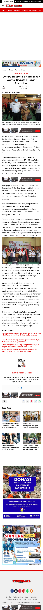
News (16, 73)
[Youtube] (23, 591)
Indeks (8, 597)
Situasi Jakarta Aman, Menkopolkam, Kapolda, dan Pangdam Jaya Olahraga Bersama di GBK (19, 350)
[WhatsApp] (27, 591)
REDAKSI (34, 597)
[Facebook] (21, 388)
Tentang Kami (11, 599)
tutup (3, 606)
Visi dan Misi (32, 599)
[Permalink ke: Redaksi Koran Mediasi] (3, 87)
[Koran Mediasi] (13, 5)
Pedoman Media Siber (20, 597)
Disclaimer (22, 599)
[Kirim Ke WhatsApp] (39, 401)
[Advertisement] (21, 35)
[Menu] (3, 5)
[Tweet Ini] (27, 401)
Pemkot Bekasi (23, 73)
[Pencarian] (40, 5)
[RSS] (31, 591)
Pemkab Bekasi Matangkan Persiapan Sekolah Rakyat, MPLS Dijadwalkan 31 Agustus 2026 (21, 341)
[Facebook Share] (23, 401)
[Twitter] (16, 591)
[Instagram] (24, 388)
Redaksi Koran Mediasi (23, 87)
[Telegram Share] (35, 401)
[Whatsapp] (19, 388)
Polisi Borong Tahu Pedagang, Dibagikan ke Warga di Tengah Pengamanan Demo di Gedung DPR (20, 346)
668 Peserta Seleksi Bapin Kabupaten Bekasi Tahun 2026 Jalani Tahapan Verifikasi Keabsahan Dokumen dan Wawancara (21, 335)
